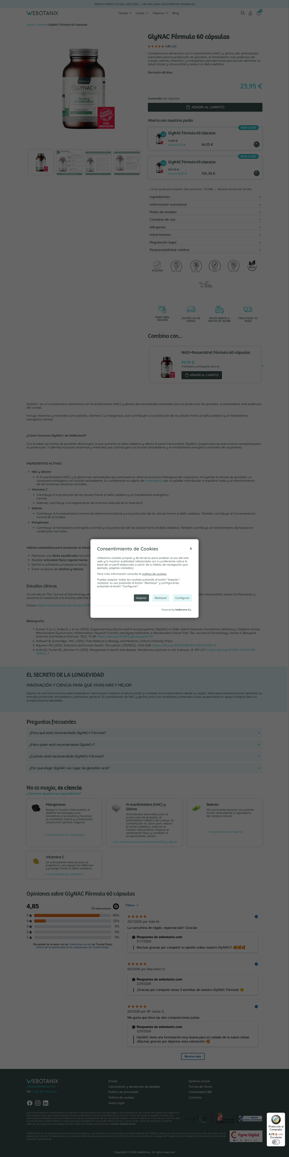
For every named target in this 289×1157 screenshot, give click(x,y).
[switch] (276, 1142)
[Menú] (282, 1115)
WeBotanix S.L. (183, 609)
